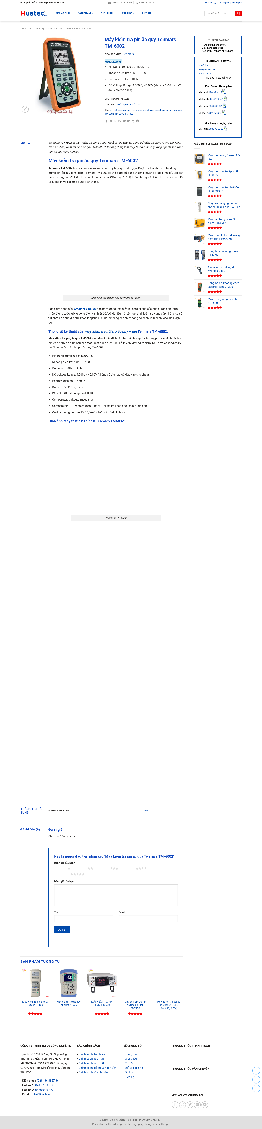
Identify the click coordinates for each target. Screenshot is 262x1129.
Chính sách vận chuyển (93, 1072)
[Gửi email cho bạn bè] (115, 121)
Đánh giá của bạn (64, 863)
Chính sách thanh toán (93, 1054)
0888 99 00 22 (216, 128)
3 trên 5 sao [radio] (102, 868)
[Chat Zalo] (256, 1080)
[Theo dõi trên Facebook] (175, 1104)
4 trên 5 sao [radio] (127, 868)
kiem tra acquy (134, 110)
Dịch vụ (129, 1072)
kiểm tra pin (148, 110)
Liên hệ (146, 13)
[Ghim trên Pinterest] (119, 121)
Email (122, 912)
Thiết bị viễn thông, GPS (49, 28)
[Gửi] (238, 14)
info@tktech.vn (206, 65)
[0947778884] (256, 1071)
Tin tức (127, 13)
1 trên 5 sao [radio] (60, 868)
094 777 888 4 (206, 73)
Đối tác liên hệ (134, 1067)
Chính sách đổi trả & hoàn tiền (98, 1067)
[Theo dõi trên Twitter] (190, 1104)
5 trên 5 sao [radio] (62, 874)
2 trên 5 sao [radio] (79, 868)
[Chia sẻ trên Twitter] (111, 121)
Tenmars (128, 54)
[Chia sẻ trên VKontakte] (124, 121)
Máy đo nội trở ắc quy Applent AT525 (69, 1003)
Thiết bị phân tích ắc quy (79, 28)
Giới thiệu (107, 13)
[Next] (183, 995)
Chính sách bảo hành (92, 1058)
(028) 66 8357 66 (207, 69)
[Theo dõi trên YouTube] (204, 1104)
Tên (56, 912)
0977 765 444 (215, 92)
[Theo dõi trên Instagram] (182, 1104)
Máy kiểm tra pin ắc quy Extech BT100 (35, 1003)
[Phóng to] (25, 109)
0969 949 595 (215, 113)
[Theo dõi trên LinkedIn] (197, 1104)
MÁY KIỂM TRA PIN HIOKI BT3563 (101, 1003)
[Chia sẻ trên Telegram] (137, 121)
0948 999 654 (217, 99)
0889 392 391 (216, 106)
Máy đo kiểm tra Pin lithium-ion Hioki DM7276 (135, 1005)
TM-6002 (119, 113)
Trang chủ (26, 28)
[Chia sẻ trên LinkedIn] (128, 121)
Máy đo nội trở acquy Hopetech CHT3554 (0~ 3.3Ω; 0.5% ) (168, 1005)
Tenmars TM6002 (84, 309)
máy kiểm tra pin (163, 110)
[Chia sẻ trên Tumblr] (133, 121)
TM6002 (129, 113)
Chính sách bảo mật (91, 1063)
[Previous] (20, 995)
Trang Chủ (63, 13)
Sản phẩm (84, 13)
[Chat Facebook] (256, 1088)
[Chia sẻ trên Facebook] (106, 121)
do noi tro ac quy (118, 110)
